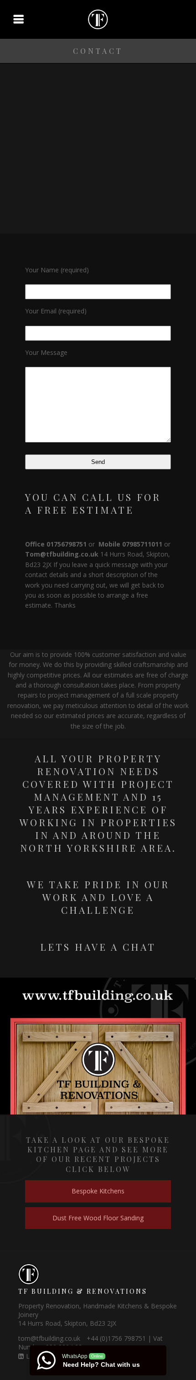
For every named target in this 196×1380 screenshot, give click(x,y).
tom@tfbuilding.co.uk (49, 1338)
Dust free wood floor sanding (98, 1217)
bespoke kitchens (98, 1191)
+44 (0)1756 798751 (116, 1338)
